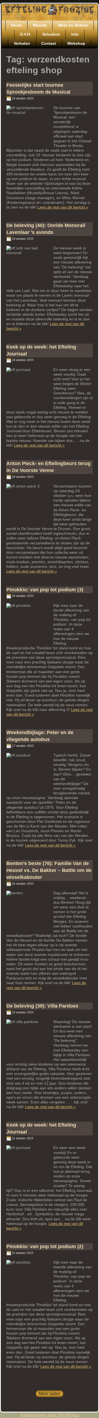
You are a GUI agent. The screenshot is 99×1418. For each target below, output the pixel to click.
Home (16, 25)
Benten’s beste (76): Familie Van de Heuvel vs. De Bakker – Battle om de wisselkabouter (49, 870)
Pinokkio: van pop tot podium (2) (44, 1246)
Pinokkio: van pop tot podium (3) (44, 589)
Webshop (76, 43)
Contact (48, 43)
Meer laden (49, 1393)
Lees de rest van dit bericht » (63, 207)
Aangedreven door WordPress (49, 1415)
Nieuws (40, 25)
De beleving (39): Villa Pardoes (42, 1006)
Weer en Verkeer (73, 25)
